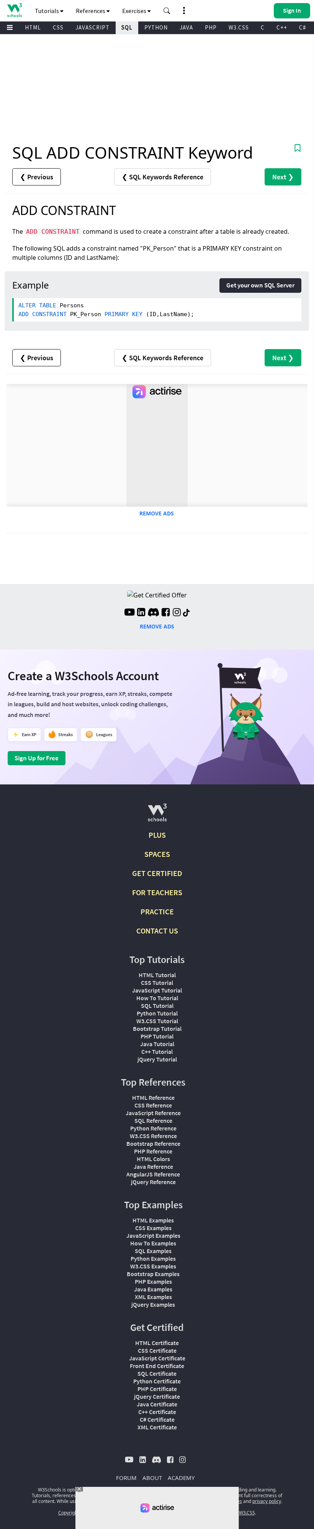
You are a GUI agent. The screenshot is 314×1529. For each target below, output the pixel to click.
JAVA (186, 27)
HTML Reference (153, 1097)
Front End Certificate (157, 1366)
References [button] (91, 11)
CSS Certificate (157, 1350)
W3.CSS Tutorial (157, 1021)
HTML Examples (153, 1220)
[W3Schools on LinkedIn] (141, 613)
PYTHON (156, 27)
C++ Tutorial (157, 1051)
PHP (211, 27)
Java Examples (153, 1289)
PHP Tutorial (157, 1036)
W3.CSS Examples (153, 1266)
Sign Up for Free (37, 758)
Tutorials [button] (47, 11)
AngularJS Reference (153, 1174)
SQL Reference (153, 1120)
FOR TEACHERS (157, 892)
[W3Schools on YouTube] (129, 613)
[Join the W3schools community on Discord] (153, 613)
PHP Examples (153, 1281)
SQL (126, 27)
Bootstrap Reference (153, 1143)
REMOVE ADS (156, 513)
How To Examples (153, 1243)
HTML (33, 27)
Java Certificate (157, 1404)
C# (302, 27)
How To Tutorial (157, 998)
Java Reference (153, 1166)
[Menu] (10, 27)
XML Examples (153, 1297)
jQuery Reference (153, 1182)
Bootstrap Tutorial (157, 1028)
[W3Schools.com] (157, 815)
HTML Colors (153, 1159)
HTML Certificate (157, 1343)
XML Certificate (157, 1427)
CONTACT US (157, 930)
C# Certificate (157, 1419)
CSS (58, 27)
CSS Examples (153, 1228)
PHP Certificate (157, 1389)
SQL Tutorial (157, 1005)
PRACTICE (157, 911)
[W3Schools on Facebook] (165, 613)
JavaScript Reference (153, 1113)
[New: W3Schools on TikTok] (186, 613)
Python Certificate (157, 1381)
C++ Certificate (157, 1412)
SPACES (157, 854)
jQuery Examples (153, 1304)
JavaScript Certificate (157, 1358)
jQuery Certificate (157, 1396)
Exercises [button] (134, 11)
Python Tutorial (157, 1013)
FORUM (126, 1477)
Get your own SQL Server (260, 285)
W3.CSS (239, 27)
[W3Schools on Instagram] (177, 613)
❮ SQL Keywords (162, 176)
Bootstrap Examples (153, 1274)
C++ (281, 27)
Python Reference (153, 1128)
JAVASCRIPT (92, 27)
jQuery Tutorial (157, 1059)
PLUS (157, 835)
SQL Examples (153, 1251)
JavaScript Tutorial (157, 990)
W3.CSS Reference (153, 1136)
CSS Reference (153, 1105)
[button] (167, 11)
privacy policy (266, 1501)
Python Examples (153, 1258)
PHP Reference (153, 1151)
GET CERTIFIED (157, 873)
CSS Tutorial (157, 982)
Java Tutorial (157, 1044)
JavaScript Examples (153, 1235)
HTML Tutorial (157, 975)
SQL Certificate (157, 1373)
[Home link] (14, 10)
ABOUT (152, 1477)
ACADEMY (181, 1477)
